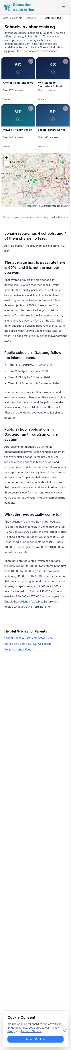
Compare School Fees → (19, 649)
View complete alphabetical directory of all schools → (35, 217)
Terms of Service (31, 1031)
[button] (6, 157)
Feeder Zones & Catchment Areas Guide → (30, 637)
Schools (17, 17)
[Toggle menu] (63, 7)
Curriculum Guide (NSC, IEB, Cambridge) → (30, 643)
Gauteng (31, 17)
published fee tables (31, 601)
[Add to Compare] (30, 61)
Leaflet (33, 205)
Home (5, 17)
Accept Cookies (36, 1039)
